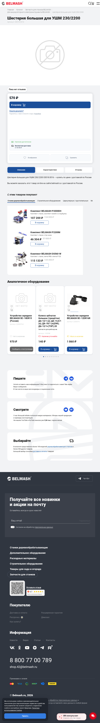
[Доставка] (71, 441)
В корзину (39, 222)
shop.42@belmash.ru (23, 667)
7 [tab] (56, 358)
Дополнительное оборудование (28, 552)
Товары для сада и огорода (25, 569)
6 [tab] (54, 358)
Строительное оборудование (26, 563)
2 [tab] (45, 358)
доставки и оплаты (40, 451)
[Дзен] (35, 647)
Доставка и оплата (18, 613)
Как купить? (15, 622)
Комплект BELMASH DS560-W (45, 253)
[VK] (71, 378)
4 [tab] (50, 358)
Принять (25, 716)
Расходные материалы (23, 558)
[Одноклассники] (19, 647)
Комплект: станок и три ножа (41, 235)
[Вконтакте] (12, 647)
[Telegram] (66, 378)
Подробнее (37, 114)
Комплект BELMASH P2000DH (45, 211)
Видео (26, 640)
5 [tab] (52, 358)
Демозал (45, 617)
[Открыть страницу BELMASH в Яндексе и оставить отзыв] (17, 588)
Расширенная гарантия (52, 613)
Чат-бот (86, 478)
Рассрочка (15, 617)
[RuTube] (71, 409)
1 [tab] (43, 358)
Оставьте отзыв (33, 587)
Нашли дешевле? (16, 111)
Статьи (37, 640)
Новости (13, 640)
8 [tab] (58, 358)
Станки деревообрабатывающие (29, 547)
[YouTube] (66, 409)
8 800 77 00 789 (31, 660)
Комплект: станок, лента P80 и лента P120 (45, 256)
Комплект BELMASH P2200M (45, 232)
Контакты (50, 640)
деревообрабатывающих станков (59, 447)
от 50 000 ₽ (18, 148)
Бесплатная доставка (23, 146)
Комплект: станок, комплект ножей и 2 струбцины (48, 214)
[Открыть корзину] (92, 3)
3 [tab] (47, 358)
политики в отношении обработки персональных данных (53, 700)
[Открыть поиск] (89, 3)
